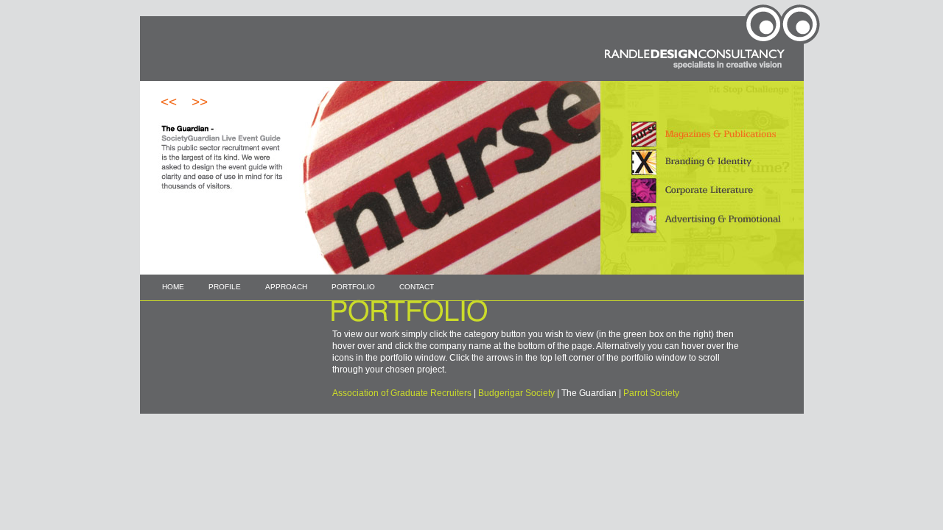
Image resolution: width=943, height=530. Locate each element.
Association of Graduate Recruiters (402, 393)
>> (200, 102)
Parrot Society (651, 393)
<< (169, 102)
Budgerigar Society (516, 393)
